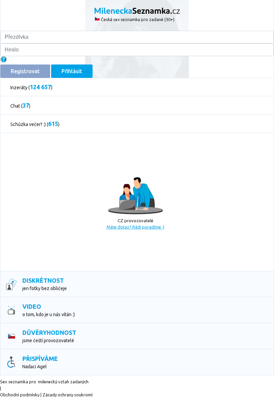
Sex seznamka (14, 381)
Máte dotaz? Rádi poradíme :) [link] (135, 227)
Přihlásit (71, 71)
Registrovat (25, 71)
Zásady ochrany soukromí (67, 394)
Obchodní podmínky (19, 394)
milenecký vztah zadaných (63, 381)
